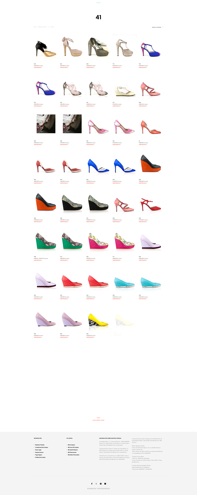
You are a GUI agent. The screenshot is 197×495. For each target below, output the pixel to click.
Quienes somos (39, 452)
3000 (140, 372)
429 (87, 372)
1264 (140, 410)
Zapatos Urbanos (99, 6)
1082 (35, 179)
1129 (61, 102)
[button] (135, 6)
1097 (140, 333)
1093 (114, 295)
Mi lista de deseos (73, 449)
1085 (140, 102)
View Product (38, 67)
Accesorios (112, 6)
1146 (87, 218)
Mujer (69, 6)
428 (61, 372)
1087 (35, 410)
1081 (87, 141)
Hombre (86, 6)
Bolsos (77, 6)
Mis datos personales (73, 454)
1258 (87, 63)
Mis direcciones (72, 452)
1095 (140, 256)
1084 (87, 179)
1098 (140, 179)
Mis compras (71, 444)
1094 (61, 295)
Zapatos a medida (58, 6)
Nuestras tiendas (39, 444)
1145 (61, 256)
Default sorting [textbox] (156, 27)
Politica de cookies (40, 457)
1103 (87, 410)
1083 (35, 333)
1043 (114, 372)
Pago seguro (38, 454)
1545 (35, 63)
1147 (113, 256)
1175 (113, 63)
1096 (87, 333)
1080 (35, 141)
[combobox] (154, 27)
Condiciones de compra (41, 447)
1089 (140, 218)
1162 (140, 63)
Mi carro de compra (73, 447)
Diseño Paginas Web (102, 488)
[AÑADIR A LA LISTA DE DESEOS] (46, 60)
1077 (113, 102)
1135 (87, 102)
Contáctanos (125, 6)
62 (139, 141)
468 (61, 63)
